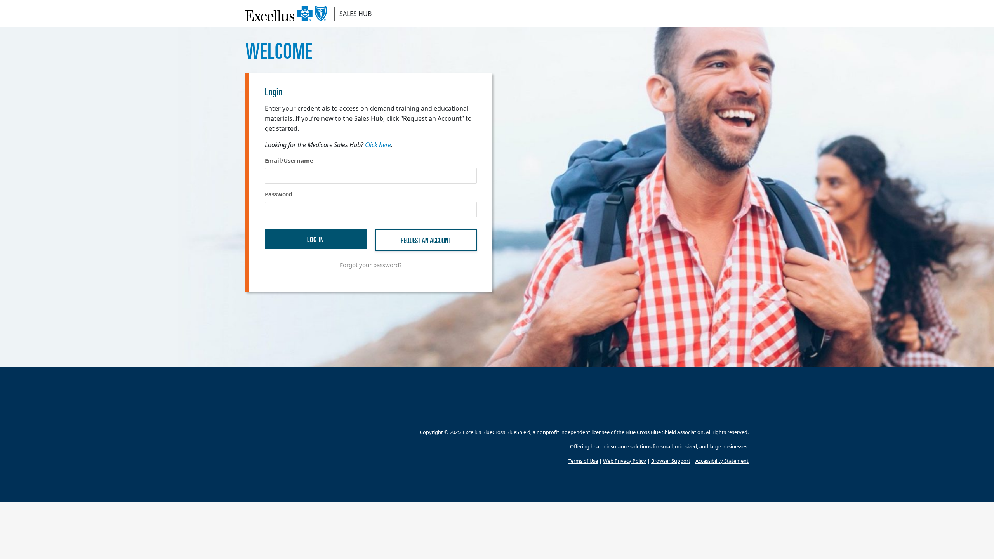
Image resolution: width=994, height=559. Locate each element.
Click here (378, 145)
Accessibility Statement (722, 460)
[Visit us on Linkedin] (726, 413)
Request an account (426, 240)
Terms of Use (583, 460)
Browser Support (670, 460)
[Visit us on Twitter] (709, 413)
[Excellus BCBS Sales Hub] (289, 13)
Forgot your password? (371, 265)
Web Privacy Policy (624, 460)
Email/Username (289, 160)
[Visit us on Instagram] (691, 413)
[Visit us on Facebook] (674, 413)
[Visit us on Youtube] (744, 413)
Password (278, 194)
